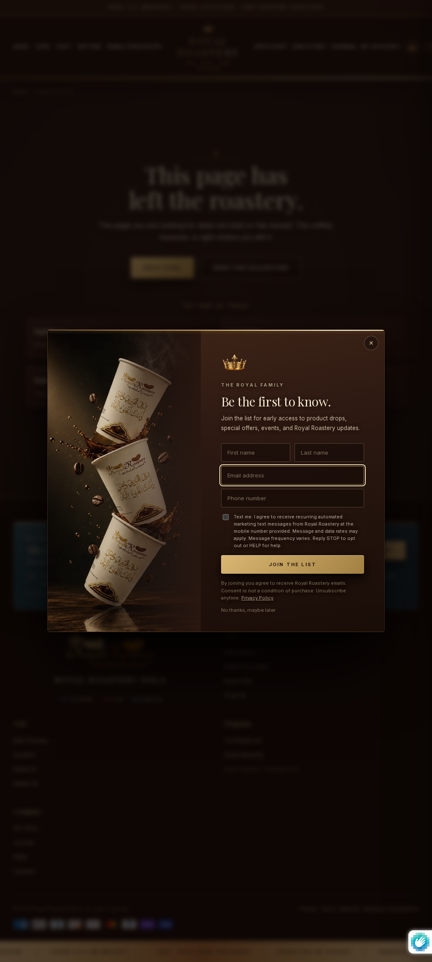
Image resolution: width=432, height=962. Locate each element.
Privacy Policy (257, 598)
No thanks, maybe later (248, 610)
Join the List (293, 565)
